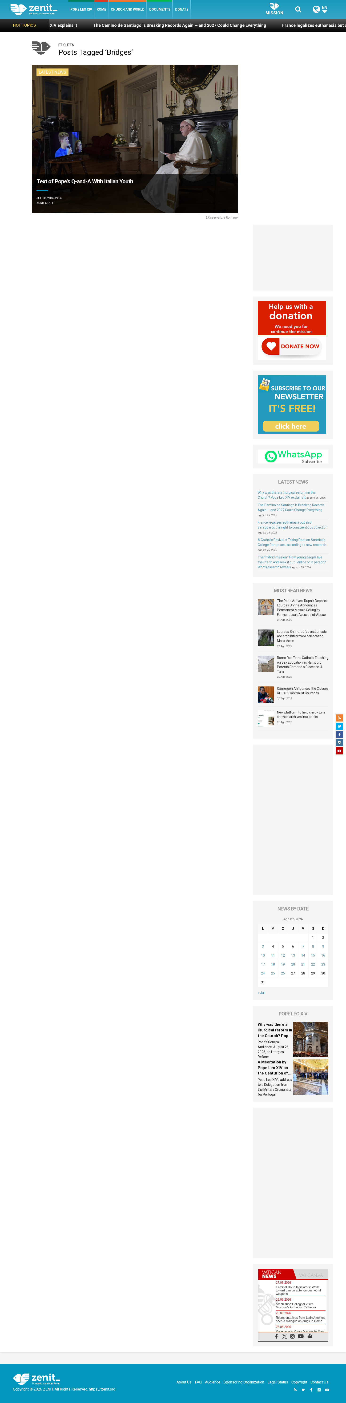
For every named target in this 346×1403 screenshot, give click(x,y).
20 (293, 964)
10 (263, 955)
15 (313, 955)
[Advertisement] (293, 258)
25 (273, 973)
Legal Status (277, 1382)
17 (263, 964)
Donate (181, 9)
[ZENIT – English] (39, 9)
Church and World (128, 9)
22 (313, 964)
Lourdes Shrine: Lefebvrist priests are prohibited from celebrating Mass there (302, 636)
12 (283, 955)
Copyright (299, 1382)
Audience (212, 1382)
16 (323, 955)
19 (283, 964)
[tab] (275, 1274)
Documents (159, 9)
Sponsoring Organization (244, 1382)
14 (303, 955)
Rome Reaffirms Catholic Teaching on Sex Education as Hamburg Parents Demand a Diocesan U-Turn (302, 664)
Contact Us (319, 1382)
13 (293, 955)
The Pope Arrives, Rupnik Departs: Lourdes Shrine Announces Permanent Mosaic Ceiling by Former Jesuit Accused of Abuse (302, 608)
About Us (184, 1382)
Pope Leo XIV (81, 9)
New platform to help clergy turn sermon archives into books (301, 714)
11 (273, 955)
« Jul (261, 993)
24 (263, 973)
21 (303, 964)
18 (273, 964)
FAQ (198, 1382)
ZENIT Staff (45, 202)
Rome (101, 9)
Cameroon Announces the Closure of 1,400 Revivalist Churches (302, 691)
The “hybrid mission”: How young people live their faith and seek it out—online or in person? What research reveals (292, 562)
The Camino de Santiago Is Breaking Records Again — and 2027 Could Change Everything (106, 25)
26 (283, 973)
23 (323, 964)
